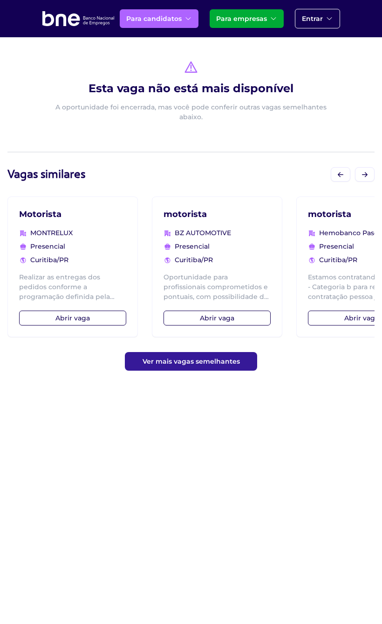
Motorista (40, 214)
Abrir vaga (72, 318)
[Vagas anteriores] (340, 174)
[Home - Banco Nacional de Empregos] (78, 18)
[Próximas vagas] (365, 174)
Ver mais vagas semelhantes (191, 361)
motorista (185, 214)
